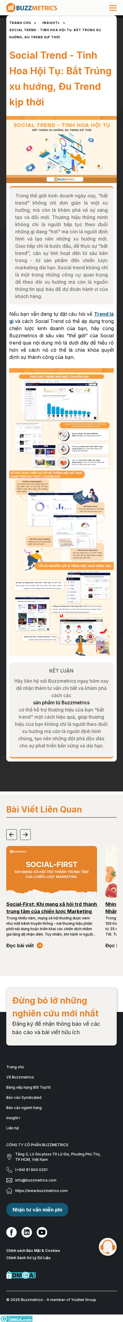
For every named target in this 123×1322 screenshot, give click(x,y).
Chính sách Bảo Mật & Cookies (33, 1250)
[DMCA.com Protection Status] (61, 1275)
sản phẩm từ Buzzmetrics (61, 702)
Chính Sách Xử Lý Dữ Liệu (28, 1257)
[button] (11, 834)
